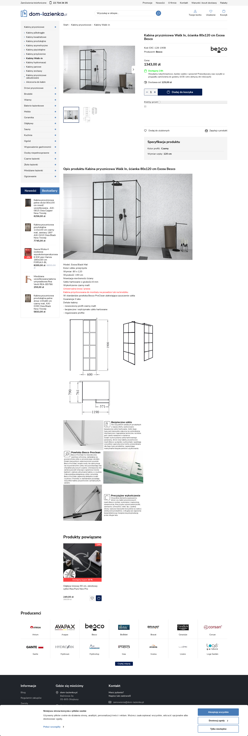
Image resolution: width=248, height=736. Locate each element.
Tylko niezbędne (218, 729)
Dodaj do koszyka (182, 92)
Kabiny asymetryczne (37, 45)
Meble (27, 111)
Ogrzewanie (30, 176)
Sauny (27, 129)
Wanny (27, 99)
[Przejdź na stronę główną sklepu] (44, 13)
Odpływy (28, 123)
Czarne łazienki (32, 158)
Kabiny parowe (33, 66)
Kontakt (184, 2)
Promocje (147, 2)
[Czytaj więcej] (124, 664)
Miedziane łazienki (33, 170)
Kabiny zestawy (34, 71)
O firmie (172, 2)
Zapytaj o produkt (218, 130)
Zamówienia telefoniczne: (44, 2)
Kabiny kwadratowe (36, 37)
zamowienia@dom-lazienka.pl (128, 702)
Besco (159, 51)
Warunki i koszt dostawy (204, 2)
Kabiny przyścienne (36, 54)
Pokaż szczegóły (51, 727)
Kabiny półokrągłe (35, 32)
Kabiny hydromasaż (36, 62)
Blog (23, 692)
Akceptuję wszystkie (218, 712)
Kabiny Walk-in (102, 24)
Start (65, 24)
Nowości (160, 2)
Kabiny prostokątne (36, 41)
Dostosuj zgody (217, 720)
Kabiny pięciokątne (35, 49)
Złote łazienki (31, 164)
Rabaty (223, 2)
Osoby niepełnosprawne (36, 152)
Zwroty (24, 703)
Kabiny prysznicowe (81, 24)
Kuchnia (28, 135)
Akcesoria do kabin (35, 82)
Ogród (27, 141)
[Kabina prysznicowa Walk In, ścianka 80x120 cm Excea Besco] (99, 69)
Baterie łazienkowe (34, 105)
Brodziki (28, 94)
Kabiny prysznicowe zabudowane (36, 76)
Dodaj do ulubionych (159, 130)
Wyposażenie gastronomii (37, 147)
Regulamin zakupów (31, 698)
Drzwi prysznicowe (33, 88)
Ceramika (29, 117)
